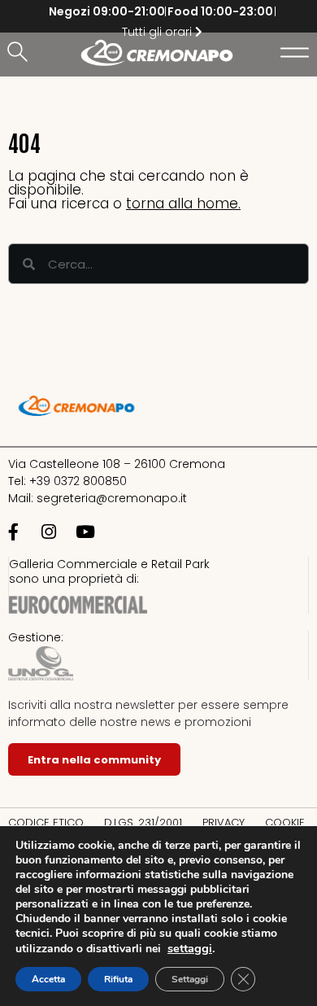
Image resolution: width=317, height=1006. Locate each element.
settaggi (189, 948)
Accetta (48, 979)
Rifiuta (118, 979)
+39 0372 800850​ (78, 481)
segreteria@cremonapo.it (112, 498)
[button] (20, 53)
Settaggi (190, 979)
